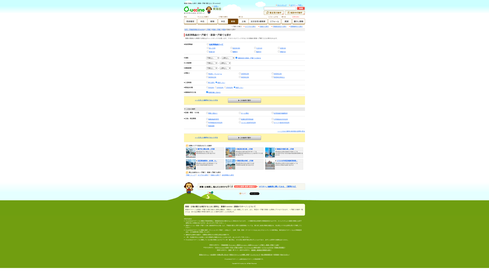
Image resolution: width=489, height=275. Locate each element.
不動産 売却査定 (279, 247)
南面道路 (211, 126)
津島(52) (283, 52)
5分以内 (211, 87)
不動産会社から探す (280, 26)
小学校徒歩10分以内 (281, 119)
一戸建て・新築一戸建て (266, 245)
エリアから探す (250, 26)
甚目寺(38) (236, 48)
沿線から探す (264, 26)
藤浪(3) (258, 52)
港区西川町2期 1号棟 (245, 149)
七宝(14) (259, 48)
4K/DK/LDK (245, 77)
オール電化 (245, 113)
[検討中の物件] (295, 14)
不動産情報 (224, 245)
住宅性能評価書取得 (281, 113)
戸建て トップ (190, 175)
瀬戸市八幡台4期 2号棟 (206, 149)
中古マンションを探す (222, 247)
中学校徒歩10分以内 (215, 122)
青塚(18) (212, 52)
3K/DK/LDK (212, 77)
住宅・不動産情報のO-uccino (195, 29)
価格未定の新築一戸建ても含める (249, 58)
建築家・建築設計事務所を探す (261, 250)
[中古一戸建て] (223, 23)
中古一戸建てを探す (236, 247)
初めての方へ (284, 254)
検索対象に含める (214, 92)
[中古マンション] (202, 23)
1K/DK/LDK (245, 74)
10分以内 (220, 87)
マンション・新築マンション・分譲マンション (243, 245)
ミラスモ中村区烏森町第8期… (287, 161)
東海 (224, 29)
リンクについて (255, 254)
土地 (277, 245)
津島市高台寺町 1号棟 (245, 161)
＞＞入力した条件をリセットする (206, 100)
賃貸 (229, 250)
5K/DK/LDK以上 (279, 77)
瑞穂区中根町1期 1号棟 (285, 149)
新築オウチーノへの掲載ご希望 (239, 254)
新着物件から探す (296, 26)
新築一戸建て (217, 29)
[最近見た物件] (274, 14)
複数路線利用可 (213, 119)
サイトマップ (282, 5)
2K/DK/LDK (278, 74)
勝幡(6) (235, 52)
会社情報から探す (228, 175)
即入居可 (211, 83)
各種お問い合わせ (222, 254)
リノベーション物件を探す (252, 247)
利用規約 (276, 254)
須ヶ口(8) (212, 48)
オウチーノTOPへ (296, 5)
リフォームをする (267, 247)
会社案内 (213, 254)
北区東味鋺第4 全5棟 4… (207, 161)
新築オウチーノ (204, 254)
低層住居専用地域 (247, 119)
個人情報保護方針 (267, 254)
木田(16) (283, 48)
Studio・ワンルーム (215, 74)
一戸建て (208, 29)
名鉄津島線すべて (216, 44)
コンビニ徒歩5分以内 (248, 122)
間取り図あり (213, 113)
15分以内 (229, 87)
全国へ (216, 6)
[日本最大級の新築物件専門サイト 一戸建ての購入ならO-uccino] (195, 14)
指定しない (221, 83)
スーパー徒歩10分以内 (281, 122)
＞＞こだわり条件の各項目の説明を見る (291, 131)
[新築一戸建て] (233, 23)
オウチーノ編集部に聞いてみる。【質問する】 (278, 186)
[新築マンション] (212, 23)
